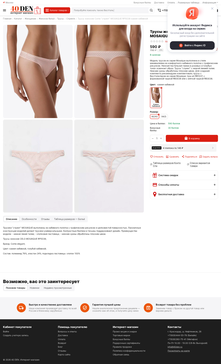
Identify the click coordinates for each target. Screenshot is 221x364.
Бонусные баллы (142, 2)
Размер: (154, 111)
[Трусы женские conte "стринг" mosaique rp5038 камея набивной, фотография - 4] (109, 166)
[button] (189, 156)
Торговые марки (121, 335)
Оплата (61, 339)
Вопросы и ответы (67, 331)
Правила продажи (122, 347)
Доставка (159, 2)
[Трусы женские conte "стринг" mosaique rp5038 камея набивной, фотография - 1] (38, 71)
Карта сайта (64, 354)
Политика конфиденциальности (129, 350)
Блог (60, 347)
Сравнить (174, 156)
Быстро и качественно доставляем (50, 304)
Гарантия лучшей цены (106, 304)
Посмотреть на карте (179, 350)
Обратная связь (121, 354)
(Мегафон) (183, 339)
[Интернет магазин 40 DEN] (26, 10)
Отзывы (62, 350)
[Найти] (151, 10)
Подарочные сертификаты (126, 343)
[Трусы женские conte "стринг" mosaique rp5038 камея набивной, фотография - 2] (109, 71)
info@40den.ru (175, 347)
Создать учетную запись (16, 335)
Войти (6, 331)
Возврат (62, 343)
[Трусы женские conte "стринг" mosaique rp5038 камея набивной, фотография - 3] (38, 166)
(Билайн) (182, 335)
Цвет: (153, 84)
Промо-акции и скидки (125, 331)
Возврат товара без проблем (173, 304)
